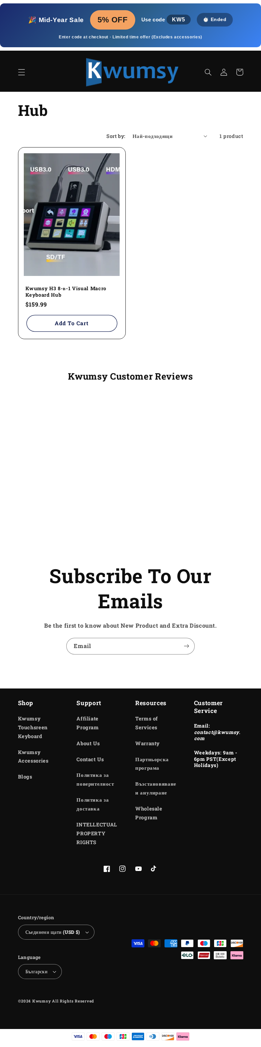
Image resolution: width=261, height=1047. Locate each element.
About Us (88, 743)
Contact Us (90, 759)
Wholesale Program (148, 813)
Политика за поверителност (95, 779)
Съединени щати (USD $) (52, 932)
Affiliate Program (87, 723)
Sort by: (115, 136)
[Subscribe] (186, 646)
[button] (21, 72)
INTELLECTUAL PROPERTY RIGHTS (96, 833)
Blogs (25, 776)
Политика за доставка (92, 804)
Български (36, 972)
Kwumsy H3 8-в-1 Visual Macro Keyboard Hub (65, 291)
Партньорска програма (152, 763)
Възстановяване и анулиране (155, 788)
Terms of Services (146, 723)
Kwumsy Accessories (33, 756)
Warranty (147, 743)
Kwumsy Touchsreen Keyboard (33, 727)
